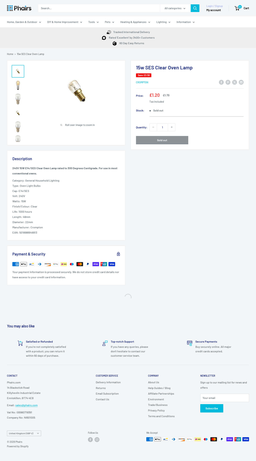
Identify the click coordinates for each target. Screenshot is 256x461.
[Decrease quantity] (153, 127)
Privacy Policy (156, 410)
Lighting (161, 21)
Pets (107, 21)
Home (10, 54)
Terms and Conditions (161, 416)
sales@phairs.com (26, 405)
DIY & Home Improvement (62, 21)
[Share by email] (241, 82)
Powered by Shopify (18, 446)
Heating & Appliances (133, 21)
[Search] (195, 8)
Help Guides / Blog (159, 388)
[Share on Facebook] (221, 82)
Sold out (162, 140)
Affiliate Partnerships (161, 393)
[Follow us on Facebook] (90, 439)
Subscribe (211, 408)
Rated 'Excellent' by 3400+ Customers (131, 37)
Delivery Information (108, 382)
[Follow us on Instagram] (97, 439)
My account (213, 10)
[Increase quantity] (171, 127)
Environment (156, 399)
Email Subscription (107, 393)
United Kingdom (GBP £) (21, 433)
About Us (153, 382)
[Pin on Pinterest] (228, 82)
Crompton (142, 82)
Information (184, 21)
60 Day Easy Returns (131, 43)
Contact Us (102, 399)
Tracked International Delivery (131, 32)
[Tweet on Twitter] (234, 82)
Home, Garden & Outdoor (22, 21)
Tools (91, 21)
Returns (101, 388)
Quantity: (141, 127)
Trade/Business (158, 404)
